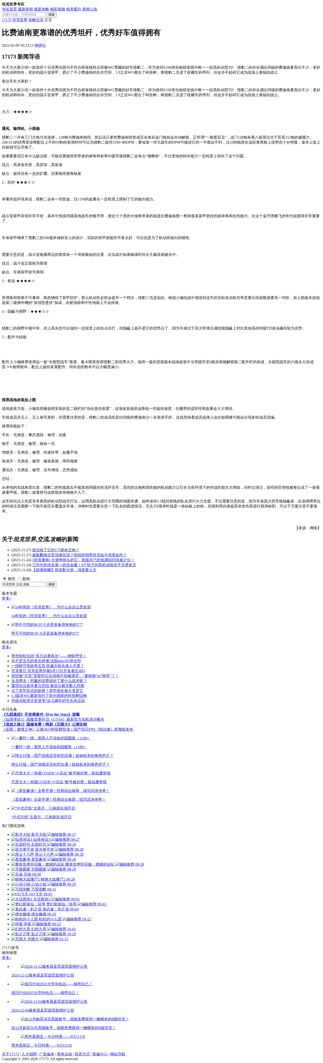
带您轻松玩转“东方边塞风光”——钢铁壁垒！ (49, 656)
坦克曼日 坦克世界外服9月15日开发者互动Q (48, 671)
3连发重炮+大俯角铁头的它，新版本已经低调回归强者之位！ (83, 560)
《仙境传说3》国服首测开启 (25, 719)
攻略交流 (36, 20)
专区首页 (9, 9)
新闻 (26, 579)
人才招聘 (29, 1054)
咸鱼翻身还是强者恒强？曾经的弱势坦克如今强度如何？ (79, 555)
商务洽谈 (64, 1054)
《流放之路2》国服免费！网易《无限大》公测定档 (44, 724)
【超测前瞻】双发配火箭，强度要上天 (64, 570)
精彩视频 (57, 9)
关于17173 (10, 1054)
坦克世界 (19, 20)
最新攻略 (41, 9)
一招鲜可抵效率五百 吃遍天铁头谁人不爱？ (47, 666)
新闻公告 (89, 9)
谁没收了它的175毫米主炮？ (55, 550)
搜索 (51, 14)
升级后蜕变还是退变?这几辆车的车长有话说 (48, 701)
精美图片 (73, 9)
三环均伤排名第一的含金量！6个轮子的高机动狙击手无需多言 (84, 565)
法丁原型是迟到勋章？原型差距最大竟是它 (47, 691)
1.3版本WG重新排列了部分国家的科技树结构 (49, 696)
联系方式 (82, 1054)
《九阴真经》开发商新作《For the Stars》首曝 (41, 714)
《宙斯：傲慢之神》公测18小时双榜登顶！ (38, 729)
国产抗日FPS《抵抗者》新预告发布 (103, 729)
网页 (11, 579)
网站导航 (117, 1054)
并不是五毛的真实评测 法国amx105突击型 (46, 661)
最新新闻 (25, 9)
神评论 (40, 45)
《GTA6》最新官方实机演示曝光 (76, 719)
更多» (6, 598)
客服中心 (100, 1054)
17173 (6, 20)
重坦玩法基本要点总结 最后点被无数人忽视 (47, 686)
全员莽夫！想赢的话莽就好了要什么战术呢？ (49, 681)
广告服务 (46, 1054)
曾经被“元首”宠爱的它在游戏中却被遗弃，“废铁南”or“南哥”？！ (65, 676)
